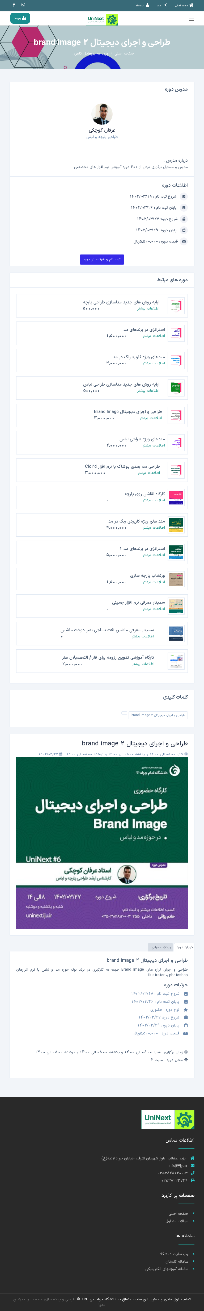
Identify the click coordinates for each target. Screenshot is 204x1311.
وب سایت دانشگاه (174, 1254)
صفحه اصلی (124, 53)
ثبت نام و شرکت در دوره (102, 259)
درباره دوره (185, 947)
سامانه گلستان (177, 1261)
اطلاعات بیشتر (148, 308)
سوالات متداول (177, 1221)
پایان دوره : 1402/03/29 (157, 230)
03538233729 (174, 1181)
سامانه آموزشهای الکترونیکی (167, 1269)
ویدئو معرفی (161, 947)
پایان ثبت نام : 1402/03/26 (154, 208)
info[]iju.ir (178, 1166)
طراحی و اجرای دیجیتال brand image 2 (158, 715)
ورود (18, 18)
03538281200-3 (173, 1173)
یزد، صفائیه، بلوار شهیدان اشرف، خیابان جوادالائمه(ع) (144, 1158)
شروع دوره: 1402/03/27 (157, 219)
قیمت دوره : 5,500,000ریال (156, 241)
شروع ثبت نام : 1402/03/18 (154, 196)
